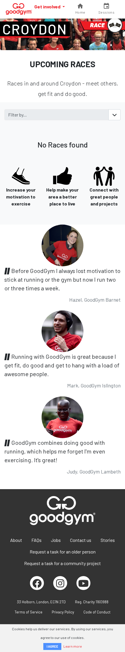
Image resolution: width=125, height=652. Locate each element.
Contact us (80, 540)
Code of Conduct (96, 612)
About (16, 540)
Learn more (72, 646)
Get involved (47, 6)
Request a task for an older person (63, 551)
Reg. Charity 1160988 (91, 602)
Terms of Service (28, 612)
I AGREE (52, 646)
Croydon (34, 29)
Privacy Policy (63, 612)
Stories (108, 540)
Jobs (56, 540)
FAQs (36, 540)
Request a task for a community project (62, 563)
